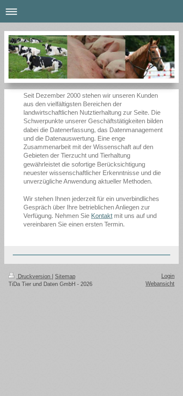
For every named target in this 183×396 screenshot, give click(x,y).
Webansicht (160, 283)
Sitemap (65, 276)
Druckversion (34, 276)
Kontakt (101, 215)
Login (167, 276)
